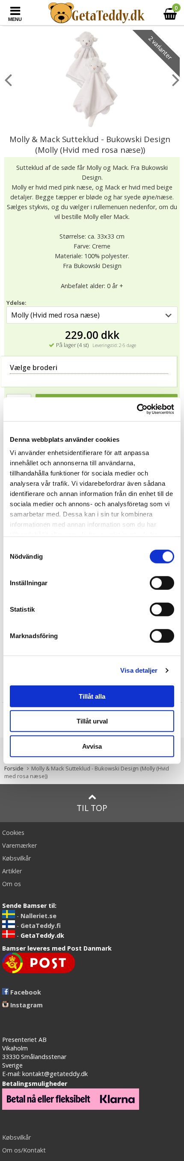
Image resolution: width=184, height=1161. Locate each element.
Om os (11, 884)
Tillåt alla (92, 696)
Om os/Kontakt (24, 1150)
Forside (14, 768)
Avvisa (92, 746)
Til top (92, 808)
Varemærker (19, 845)
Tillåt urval (92, 721)
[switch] (162, 582)
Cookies (13, 832)
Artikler (12, 871)
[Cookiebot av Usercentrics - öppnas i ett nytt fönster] (136, 409)
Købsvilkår (16, 858)
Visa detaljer (138, 670)
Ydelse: (16, 302)
